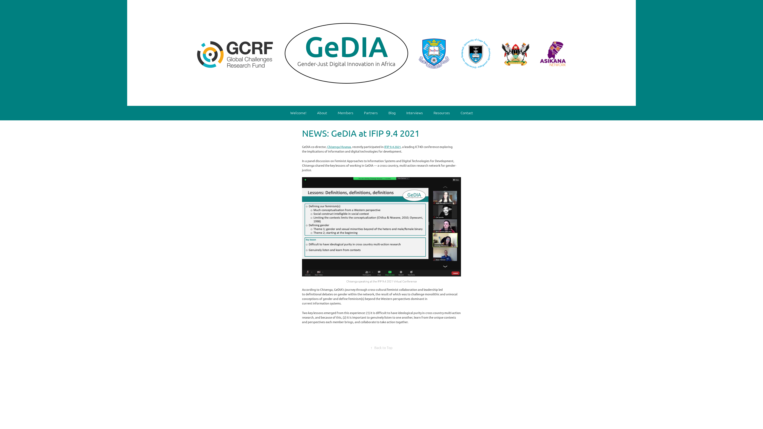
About (322, 112)
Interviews (414, 112)
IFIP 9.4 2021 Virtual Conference (397, 281)
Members (345, 112)
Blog (392, 112)
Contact (467, 112)
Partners (371, 112)
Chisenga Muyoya (339, 147)
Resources (442, 112)
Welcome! (298, 112)
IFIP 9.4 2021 (392, 147)
